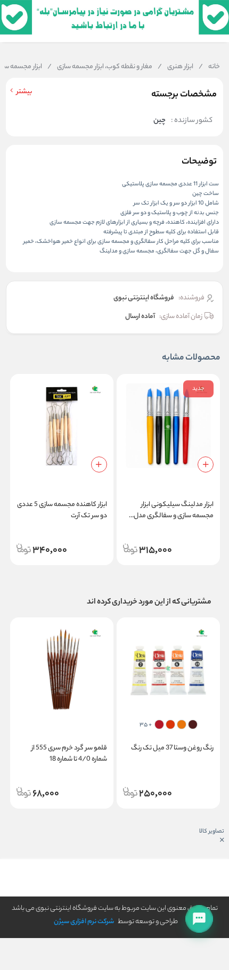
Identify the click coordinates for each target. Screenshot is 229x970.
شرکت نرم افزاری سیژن (84, 921)
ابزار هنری (175, 67)
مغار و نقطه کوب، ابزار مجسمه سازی (99, 67)
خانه (209, 67)
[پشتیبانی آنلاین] (199, 919)
